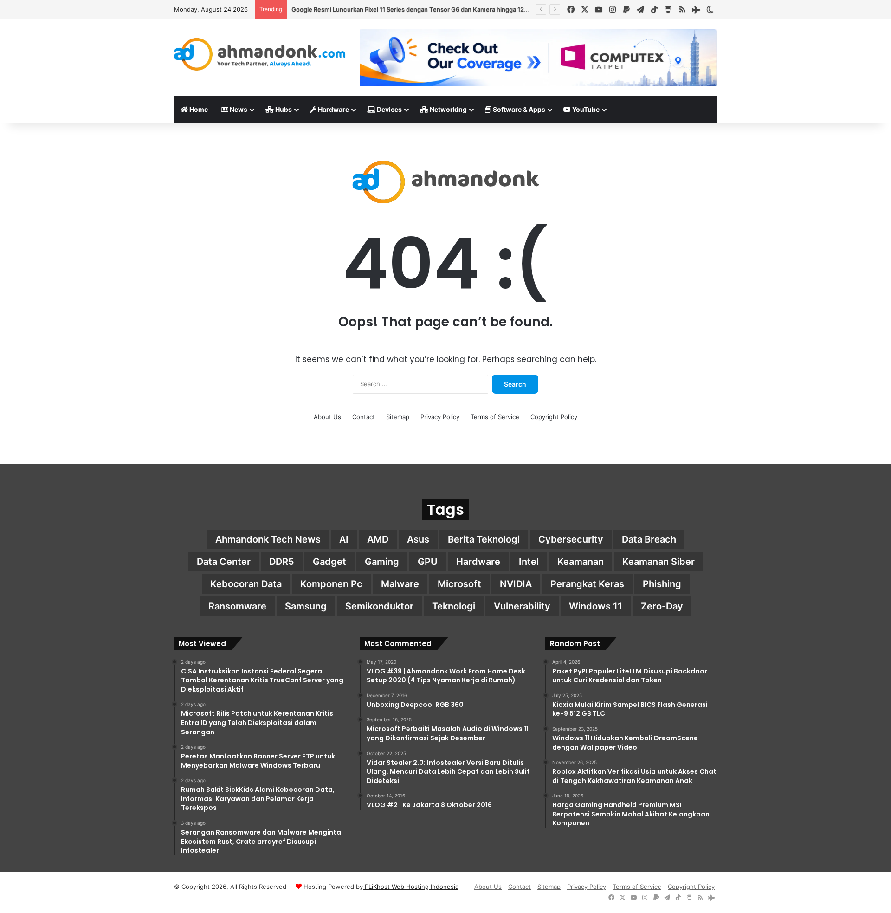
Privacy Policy (439, 417)
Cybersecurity (570, 539)
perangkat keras (587, 583)
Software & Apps (518, 109)
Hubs (283, 109)
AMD (377, 539)
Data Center (224, 561)
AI (344, 539)
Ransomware (237, 606)
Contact (363, 417)
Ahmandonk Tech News (268, 539)
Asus (418, 539)
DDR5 (281, 561)
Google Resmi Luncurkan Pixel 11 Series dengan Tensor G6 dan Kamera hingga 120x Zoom (420, 9)
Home (198, 109)
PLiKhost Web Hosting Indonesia (410, 886)
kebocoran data (246, 583)
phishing (662, 583)
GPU (428, 561)
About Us (327, 417)
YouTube (585, 109)
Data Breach (649, 539)
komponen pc (331, 583)
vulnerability (522, 606)
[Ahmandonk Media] (260, 54)
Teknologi (453, 606)
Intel (529, 561)
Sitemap (397, 417)
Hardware (332, 109)
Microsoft (459, 583)
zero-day (662, 606)
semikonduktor (379, 606)
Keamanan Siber (658, 561)
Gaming (382, 561)
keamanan (580, 561)
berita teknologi (484, 539)
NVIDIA (516, 583)
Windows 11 (595, 606)
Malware (400, 583)
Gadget (329, 561)
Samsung (306, 606)
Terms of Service (495, 417)
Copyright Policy (553, 417)
